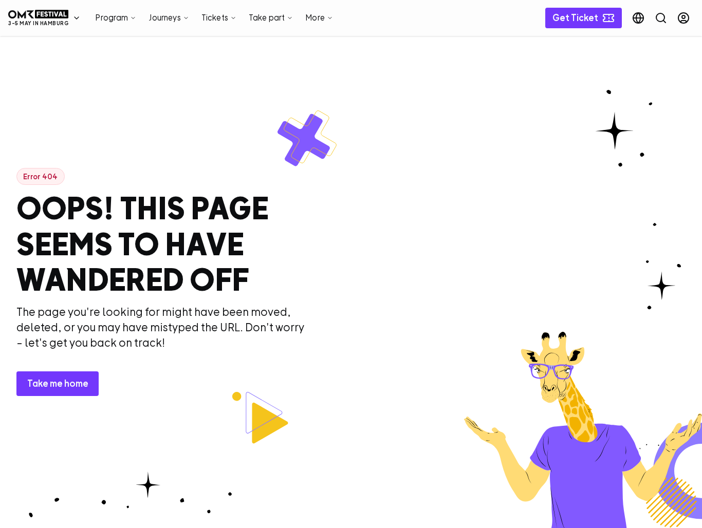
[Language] (638, 18)
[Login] (683, 18)
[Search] (661, 18)
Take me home (57, 384)
